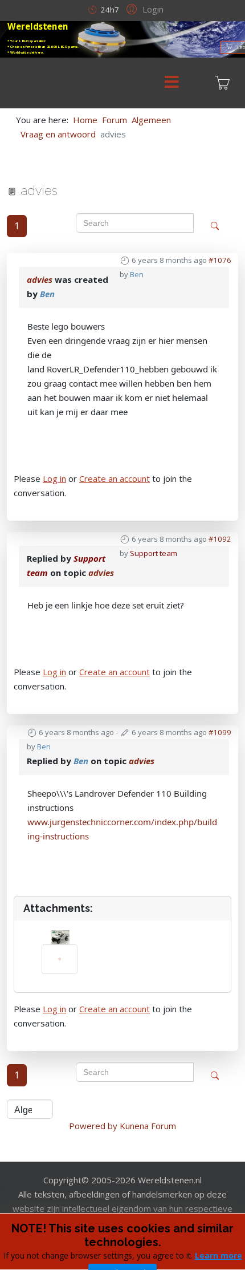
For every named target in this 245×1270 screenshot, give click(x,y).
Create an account (114, 478)
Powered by (93, 1125)
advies (39, 279)
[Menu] (171, 83)
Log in (54, 478)
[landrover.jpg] (59, 959)
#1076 (220, 260)
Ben (137, 274)
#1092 (220, 539)
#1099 (220, 732)
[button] (143, 8)
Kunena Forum (148, 1125)
